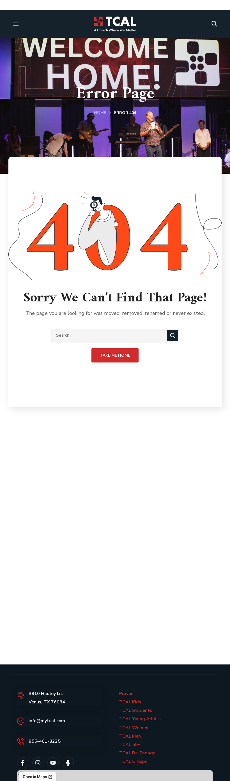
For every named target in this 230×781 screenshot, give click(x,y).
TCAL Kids (130, 702)
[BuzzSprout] (68, 762)
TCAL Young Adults (140, 719)
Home (100, 112)
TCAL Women (133, 728)
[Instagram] (37, 762)
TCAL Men (130, 736)
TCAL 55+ (130, 745)
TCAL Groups (133, 761)
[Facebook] (22, 762)
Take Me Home (115, 355)
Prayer (126, 694)
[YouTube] (53, 762)
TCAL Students (135, 710)
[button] (214, 24)
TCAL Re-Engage (137, 753)
